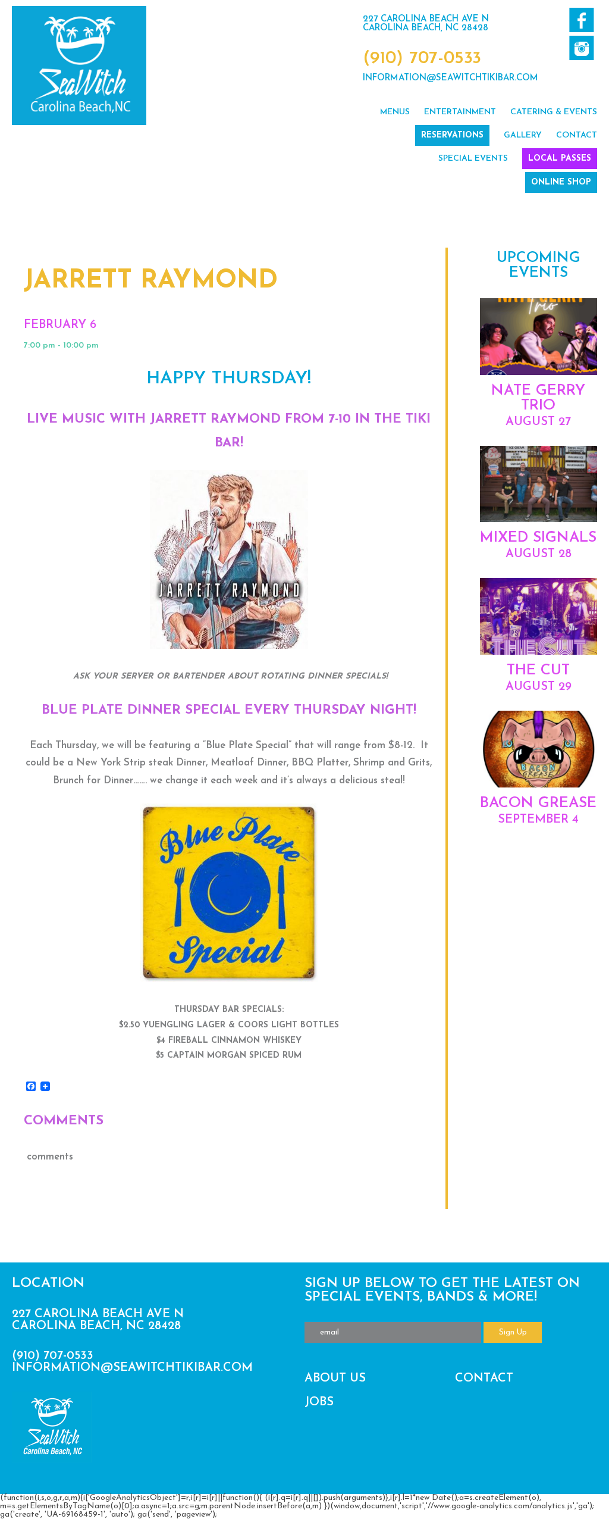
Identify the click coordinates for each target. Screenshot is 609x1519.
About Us (335, 1378)
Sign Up (513, 1332)
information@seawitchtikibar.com (450, 78)
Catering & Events (553, 112)
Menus (395, 112)
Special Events (473, 158)
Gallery (523, 135)
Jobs (319, 1402)
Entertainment (460, 112)
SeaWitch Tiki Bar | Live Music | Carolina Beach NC (79, 65)
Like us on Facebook (581, 20)
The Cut (538, 670)
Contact (576, 135)
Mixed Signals (538, 537)
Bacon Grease (538, 803)
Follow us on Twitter (581, 48)
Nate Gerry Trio (538, 398)
